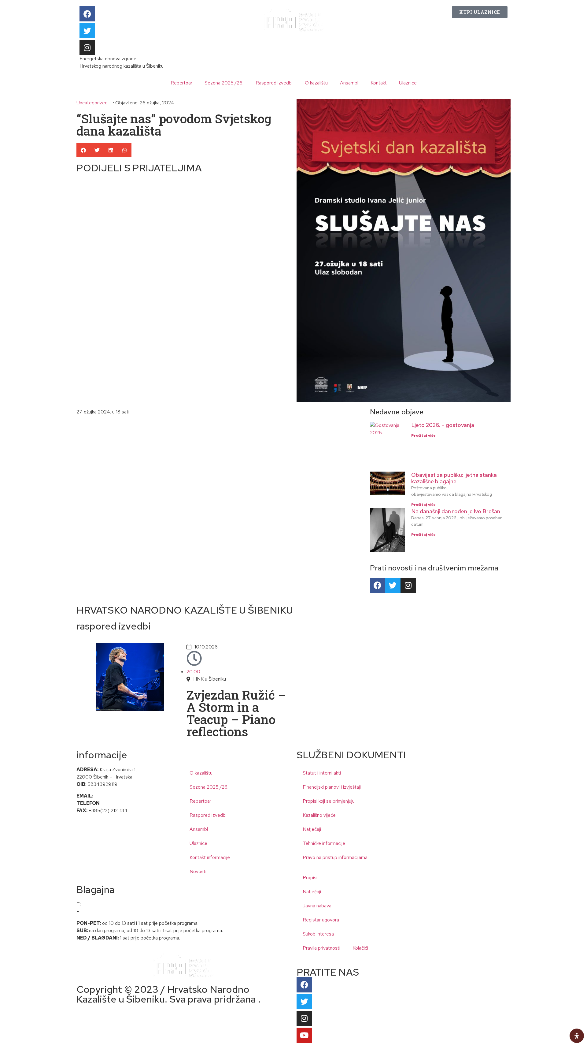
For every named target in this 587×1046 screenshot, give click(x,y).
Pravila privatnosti (321, 948)
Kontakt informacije (210, 857)
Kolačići (360, 948)
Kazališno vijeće (319, 815)
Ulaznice (408, 83)
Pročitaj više (423, 435)
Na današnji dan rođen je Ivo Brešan (455, 511)
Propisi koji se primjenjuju (329, 801)
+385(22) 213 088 (102, 904)
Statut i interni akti (322, 773)
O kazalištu (316, 83)
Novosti (198, 871)
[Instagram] (87, 47)
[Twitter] (87, 30)
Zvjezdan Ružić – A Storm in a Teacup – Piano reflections (236, 713)
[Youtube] (304, 1035)
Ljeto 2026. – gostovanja (442, 424)
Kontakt (379, 83)
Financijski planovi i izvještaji (332, 787)
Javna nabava (317, 905)
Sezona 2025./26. (224, 83)
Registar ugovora (321, 920)
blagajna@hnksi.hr (100, 911)
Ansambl (349, 83)
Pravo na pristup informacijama (335, 857)
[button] (83, 150)
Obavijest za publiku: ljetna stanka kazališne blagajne (454, 478)
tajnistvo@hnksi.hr (112, 796)
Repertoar (181, 83)
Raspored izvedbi (274, 83)
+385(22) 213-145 (120, 803)
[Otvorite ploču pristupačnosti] (577, 1036)
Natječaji (312, 829)
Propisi (310, 877)
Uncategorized (92, 102)
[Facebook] (87, 13)
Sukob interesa (318, 934)
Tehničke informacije (324, 843)
